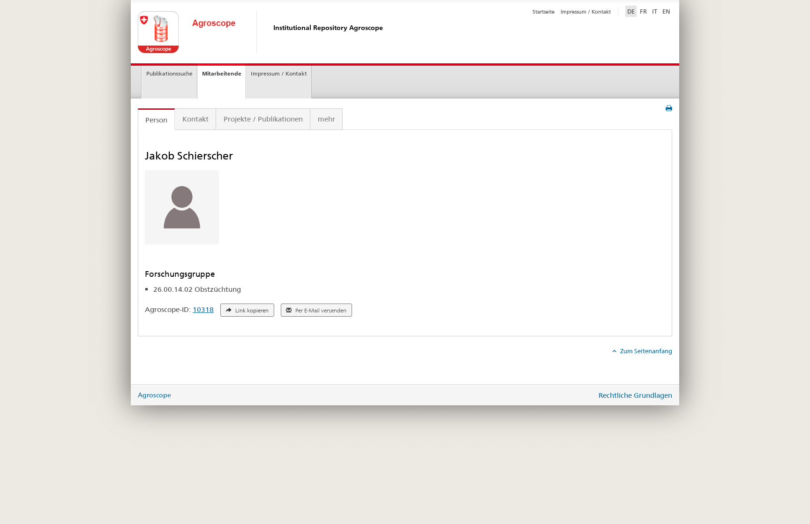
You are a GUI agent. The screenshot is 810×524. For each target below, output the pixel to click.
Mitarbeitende (221, 73)
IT (654, 11)
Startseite (543, 11)
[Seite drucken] (669, 108)
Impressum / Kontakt (586, 11)
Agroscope (154, 395)
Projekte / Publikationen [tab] (263, 118)
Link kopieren (251, 310)
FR (643, 11)
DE (632, 11)
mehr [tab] (326, 118)
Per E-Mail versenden (320, 310)
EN (666, 11)
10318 (203, 309)
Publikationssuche (169, 73)
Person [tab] (156, 119)
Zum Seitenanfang (645, 351)
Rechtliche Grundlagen (635, 395)
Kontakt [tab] (195, 118)
